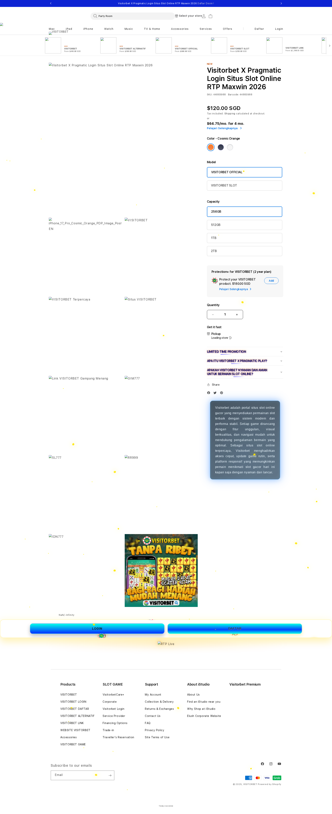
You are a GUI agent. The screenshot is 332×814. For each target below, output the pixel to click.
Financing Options (115, 723)
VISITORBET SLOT (224, 185)
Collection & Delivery (159, 701)
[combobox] (132, 15)
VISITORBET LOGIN (73, 701)
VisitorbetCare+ (113, 694)
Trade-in (108, 730)
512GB (216, 225)
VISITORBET (68, 694)
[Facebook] (209, 393)
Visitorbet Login (113, 708)
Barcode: (233, 94)
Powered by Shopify (269, 784)
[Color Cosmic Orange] (211, 147)
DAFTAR (235, 628)
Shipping (230, 113)
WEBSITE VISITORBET (75, 730)
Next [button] (281, 3)
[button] (52, 29)
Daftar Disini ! (206, 3)
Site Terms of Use (157, 737)
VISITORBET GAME (73, 744)
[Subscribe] (110, 775)
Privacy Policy (154, 730)
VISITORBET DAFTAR (74, 708)
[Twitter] (216, 393)
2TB (214, 251)
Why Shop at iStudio (201, 708)
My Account (153, 694)
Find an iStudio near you (203, 701)
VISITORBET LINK (72, 723)
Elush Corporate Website (204, 715)
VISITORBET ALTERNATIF (77, 715)
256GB (216, 211)
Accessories (68, 737)
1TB (214, 238)
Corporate (110, 701)
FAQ (148, 723)
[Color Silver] (230, 147)
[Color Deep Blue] (221, 147)
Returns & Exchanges (159, 708)
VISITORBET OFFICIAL (226, 172)
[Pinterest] (222, 393)
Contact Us (153, 715)
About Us (193, 694)
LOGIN (97, 628)
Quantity (213, 305)
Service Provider (114, 715)
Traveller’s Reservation (118, 737)
